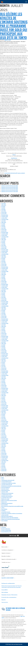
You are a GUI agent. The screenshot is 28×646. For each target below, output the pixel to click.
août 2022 (3, 272)
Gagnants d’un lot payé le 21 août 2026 (9, 185)
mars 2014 (3, 418)
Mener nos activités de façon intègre (9, 500)
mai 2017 (3, 363)
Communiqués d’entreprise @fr (10, 173)
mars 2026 (3, 210)
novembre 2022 (4, 268)
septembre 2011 (4, 460)
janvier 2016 (3, 386)
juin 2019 (3, 327)
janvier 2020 (3, 317)
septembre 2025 (4, 219)
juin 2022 (3, 275)
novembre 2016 (4, 372)
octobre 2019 (4, 321)
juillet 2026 (3, 204)
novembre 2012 (4, 440)
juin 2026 (3, 206)
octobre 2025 (4, 217)
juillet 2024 (3, 239)
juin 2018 (3, 345)
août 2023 (3, 255)
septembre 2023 (4, 254)
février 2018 (3, 350)
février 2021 (3, 298)
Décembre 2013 (4, 421)
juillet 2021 (3, 291)
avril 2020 (3, 313)
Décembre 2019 (4, 319)
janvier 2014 (3, 420)
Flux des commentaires (6, 530)
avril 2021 (3, 295)
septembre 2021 (4, 288)
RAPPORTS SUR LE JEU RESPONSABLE (9, 517)
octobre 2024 (4, 235)
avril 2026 (3, 209)
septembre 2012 (4, 443)
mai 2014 (3, 415)
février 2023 (3, 264)
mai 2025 (3, 225)
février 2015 (3, 402)
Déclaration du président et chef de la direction (11, 486)
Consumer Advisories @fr (6, 484)
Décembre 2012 (4, 438)
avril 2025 (3, 226)
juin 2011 (3, 463)
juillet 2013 (3, 428)
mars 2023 (3, 262)
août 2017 (3, 359)
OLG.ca (13, 154)
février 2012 (3, 453)
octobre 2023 (4, 252)
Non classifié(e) (4, 504)
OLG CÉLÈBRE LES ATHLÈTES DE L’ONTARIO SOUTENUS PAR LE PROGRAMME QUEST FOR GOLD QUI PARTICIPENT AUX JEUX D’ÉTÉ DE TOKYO (13, 25)
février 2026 (3, 212)
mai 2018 (3, 346)
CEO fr (2, 478)
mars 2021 (3, 297)
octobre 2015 (4, 391)
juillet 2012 (3, 446)
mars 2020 (3, 314)
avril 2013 (3, 433)
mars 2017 (3, 366)
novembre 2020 (4, 303)
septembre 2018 (4, 340)
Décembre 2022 (4, 267)
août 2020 (3, 307)
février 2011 (3, 469)
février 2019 (3, 333)
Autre (2, 477)
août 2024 (3, 238)
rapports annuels (4, 514)
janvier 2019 (3, 334)
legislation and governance (7, 496)
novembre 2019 (4, 320)
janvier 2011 (3, 470)
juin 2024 (3, 241)
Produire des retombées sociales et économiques (11, 513)
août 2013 (3, 427)
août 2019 (3, 324)
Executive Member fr (5, 487)
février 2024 (3, 246)
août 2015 (3, 394)
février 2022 (3, 281)
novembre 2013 (4, 422)
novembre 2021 (4, 285)
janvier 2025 (3, 230)
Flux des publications (5, 528)
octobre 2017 (4, 356)
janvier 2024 (3, 248)
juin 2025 (3, 223)
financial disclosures (5, 490)
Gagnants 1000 (4, 491)
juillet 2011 (3, 461)
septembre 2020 (4, 306)
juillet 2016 (3, 378)
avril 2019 (3, 330)
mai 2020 (3, 311)
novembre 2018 (4, 337)
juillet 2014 (3, 412)
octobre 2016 (4, 373)
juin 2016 (3, 379)
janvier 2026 (3, 213)
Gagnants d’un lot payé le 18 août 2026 (9, 190)
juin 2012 (3, 447)
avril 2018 (3, 347)
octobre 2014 (4, 408)
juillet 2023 (3, 256)
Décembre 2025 (4, 215)
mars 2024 (3, 245)
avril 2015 (3, 399)
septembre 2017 (4, 357)
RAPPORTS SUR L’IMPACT (7, 516)
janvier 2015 (3, 404)
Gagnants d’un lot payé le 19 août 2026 (9, 188)
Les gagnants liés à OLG (6, 497)
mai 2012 (3, 448)
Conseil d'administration (6, 481)
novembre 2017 (4, 355)
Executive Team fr (5, 488)
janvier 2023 (3, 265)
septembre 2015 (4, 392)
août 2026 (3, 203)
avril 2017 (3, 365)
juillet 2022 (3, 274)
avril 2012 (3, 450)
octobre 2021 (4, 287)
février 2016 (3, 385)
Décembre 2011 (4, 456)
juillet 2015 (3, 395)
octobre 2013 (4, 424)
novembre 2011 (4, 457)
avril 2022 (3, 278)
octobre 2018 (4, 339)
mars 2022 (3, 280)
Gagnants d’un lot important (7, 493)
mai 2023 (3, 259)
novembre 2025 (4, 216)
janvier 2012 (3, 454)
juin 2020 (3, 310)
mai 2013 (3, 431)
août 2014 (3, 411)
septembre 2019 (4, 323)
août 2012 (3, 444)
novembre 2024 (4, 233)
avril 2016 (3, 382)
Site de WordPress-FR (6, 531)
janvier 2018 (3, 352)
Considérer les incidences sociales (8, 483)
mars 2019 (3, 332)
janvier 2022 (3, 282)
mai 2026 (3, 207)
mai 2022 (3, 277)
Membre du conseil (5, 498)
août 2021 (3, 290)
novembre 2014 (4, 407)
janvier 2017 (3, 369)
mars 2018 (3, 349)
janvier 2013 (3, 437)
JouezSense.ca (14, 158)
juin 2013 (3, 430)
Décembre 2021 (4, 284)
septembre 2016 (4, 375)
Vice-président (4, 520)
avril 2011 (3, 466)
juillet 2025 (3, 222)
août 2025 (3, 220)
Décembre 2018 (4, 336)
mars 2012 (3, 451)
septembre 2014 (4, 409)
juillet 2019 (3, 326)
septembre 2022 (4, 271)
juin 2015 (3, 396)
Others (2, 507)
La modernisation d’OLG (6, 494)
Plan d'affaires (4, 509)
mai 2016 (3, 381)
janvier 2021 (3, 300)
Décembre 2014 (4, 405)
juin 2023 (3, 258)
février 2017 (3, 368)
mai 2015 (3, 398)
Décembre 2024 (4, 232)
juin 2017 (3, 362)
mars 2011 (3, 467)
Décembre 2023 (4, 249)
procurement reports (5, 511)
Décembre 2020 (4, 301)
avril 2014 (3, 417)
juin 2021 (3, 293)
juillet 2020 (3, 308)
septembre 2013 (4, 425)
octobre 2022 (4, 269)
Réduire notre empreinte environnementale (10, 519)
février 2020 (3, 316)
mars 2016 (3, 383)
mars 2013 (3, 434)
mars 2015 (3, 401)
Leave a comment (21, 173)
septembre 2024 (4, 236)
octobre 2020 (4, 304)
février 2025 (3, 229)
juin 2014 (3, 414)
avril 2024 (3, 243)
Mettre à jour (4, 501)
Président (3, 510)
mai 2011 (3, 464)
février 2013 (3, 435)
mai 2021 (3, 294)
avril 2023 (3, 261)
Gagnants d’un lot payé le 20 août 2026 (9, 187)
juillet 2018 (3, 343)
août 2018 (3, 342)
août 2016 (3, 376)
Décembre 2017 (4, 353)
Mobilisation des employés (6, 503)
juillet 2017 (3, 360)
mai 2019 (3, 329)
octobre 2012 (4, 441)
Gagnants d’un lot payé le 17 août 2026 (9, 191)
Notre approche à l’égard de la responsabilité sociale (12, 506)
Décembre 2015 (4, 388)
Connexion (3, 527)
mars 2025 (3, 228)
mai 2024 (3, 242)
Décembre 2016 (4, 370)
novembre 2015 (4, 389)
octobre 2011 (4, 459)
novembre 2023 (4, 251)
